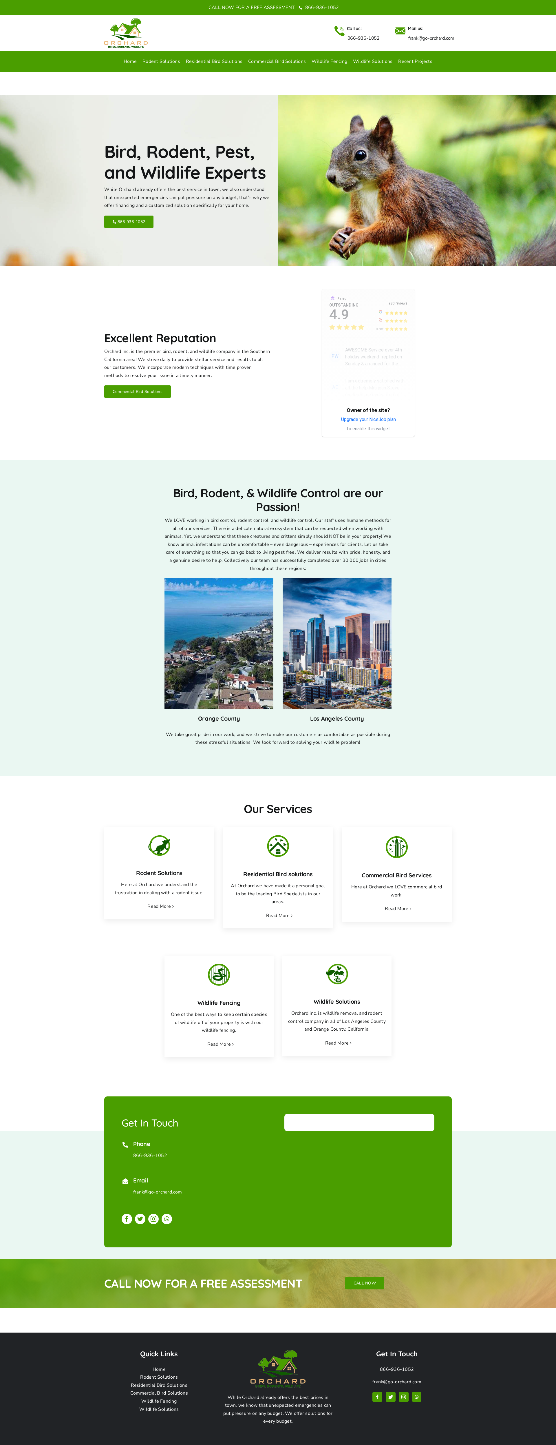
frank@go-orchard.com (157, 1192)
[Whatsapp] (416, 1397)
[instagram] (153, 1219)
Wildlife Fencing (159, 1401)
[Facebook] (377, 1397)
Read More (159, 906)
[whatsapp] (167, 1219)
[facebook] (127, 1219)
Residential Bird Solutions (159, 1385)
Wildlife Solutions (159, 1409)
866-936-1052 (321, 7)
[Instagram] (404, 1397)
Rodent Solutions (159, 1377)
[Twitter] (391, 1397)
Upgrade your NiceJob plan (368, 419)
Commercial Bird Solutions (159, 1393)
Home (159, 1369)
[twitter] (140, 1219)
